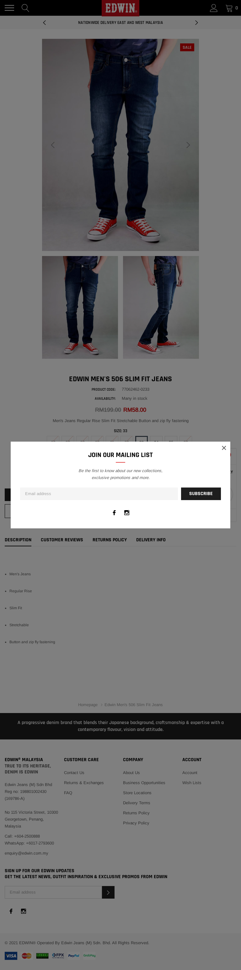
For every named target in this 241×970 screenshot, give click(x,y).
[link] (114, 512)
